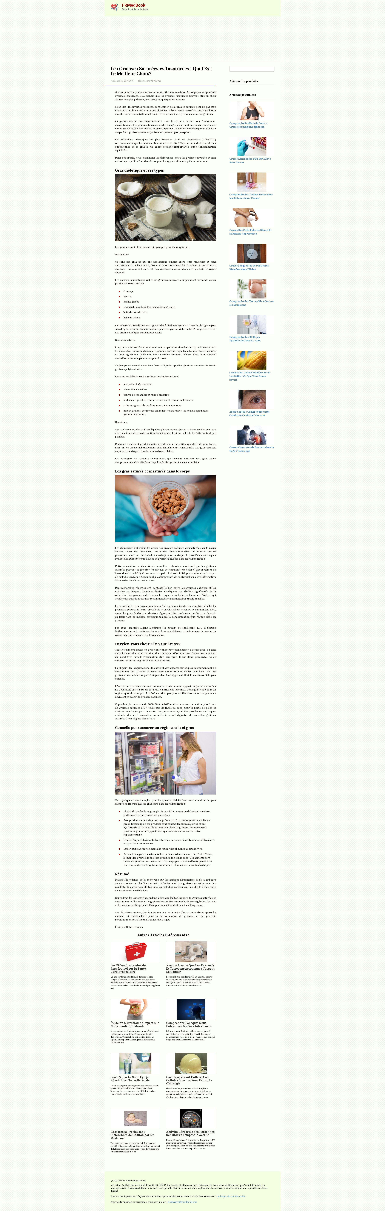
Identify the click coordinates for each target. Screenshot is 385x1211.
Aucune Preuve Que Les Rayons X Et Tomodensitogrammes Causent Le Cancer (190, 968)
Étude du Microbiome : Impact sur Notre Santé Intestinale (135, 1024)
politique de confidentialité (231, 1196)
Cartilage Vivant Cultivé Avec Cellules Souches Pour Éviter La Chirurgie (189, 1080)
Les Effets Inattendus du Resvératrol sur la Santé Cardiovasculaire (128, 968)
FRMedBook (133, 5)
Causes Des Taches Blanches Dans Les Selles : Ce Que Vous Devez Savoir (249, 376)
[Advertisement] (192, 39)
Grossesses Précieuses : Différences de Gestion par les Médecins (132, 1135)
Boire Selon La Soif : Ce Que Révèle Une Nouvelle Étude (130, 1078)
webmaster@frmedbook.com (182, 1202)
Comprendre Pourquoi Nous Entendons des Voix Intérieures (189, 1024)
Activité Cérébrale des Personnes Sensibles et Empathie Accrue (190, 1133)
